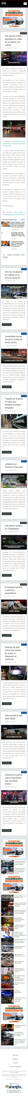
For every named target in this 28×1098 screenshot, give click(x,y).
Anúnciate (15, 1059)
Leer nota (7, 324)
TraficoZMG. (15, 1072)
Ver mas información (14, 1091)
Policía (22, 254)
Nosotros (15, 1055)
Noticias (24, 269)
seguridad (5, 257)
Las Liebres (17, 254)
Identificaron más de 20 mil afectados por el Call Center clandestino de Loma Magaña (14, 143)
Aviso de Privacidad (15, 1066)
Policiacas (23, 33)
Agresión (10, 254)
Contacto (15, 1063)
